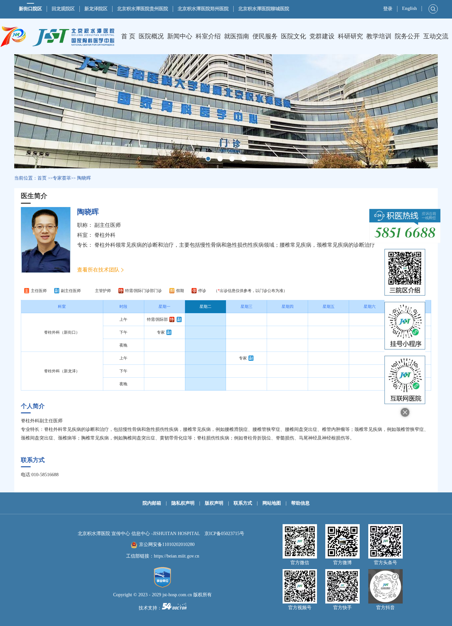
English (409, 8)
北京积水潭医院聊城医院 (263, 8)
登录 (387, 8)
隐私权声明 (183, 503)
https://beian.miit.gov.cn (176, 556)
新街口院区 (30, 8)
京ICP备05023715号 (224, 533)
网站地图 (271, 503)
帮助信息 (300, 503)
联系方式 (243, 503)
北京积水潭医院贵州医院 (142, 8)
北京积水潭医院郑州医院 (203, 8)
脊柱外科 (104, 235)
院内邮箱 (152, 503)
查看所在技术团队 (98, 269)
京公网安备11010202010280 (167, 544)
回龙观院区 (63, 8)
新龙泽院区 (96, 8)
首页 (42, 178)
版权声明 (214, 503)
